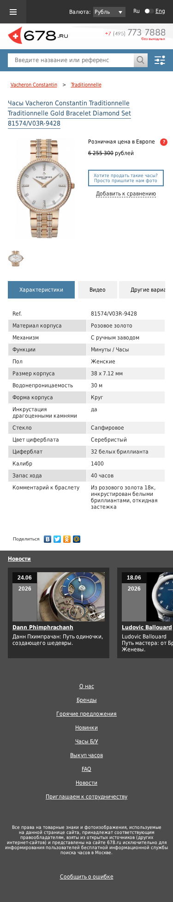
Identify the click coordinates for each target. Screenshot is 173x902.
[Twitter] (57, 536)
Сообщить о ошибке (86, 876)
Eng (160, 11)
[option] (16, 259)
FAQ (86, 769)
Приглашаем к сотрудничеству (86, 796)
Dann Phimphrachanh (42, 627)
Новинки (86, 727)
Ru (136, 11)
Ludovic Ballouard (147, 627)
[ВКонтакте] (48, 536)
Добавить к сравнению (126, 193)
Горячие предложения (86, 714)
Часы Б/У (86, 741)
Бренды (87, 700)
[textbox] (71, 60)
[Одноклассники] (67, 536)
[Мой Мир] (77, 536)
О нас (86, 686)
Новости (19, 559)
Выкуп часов (86, 755)
